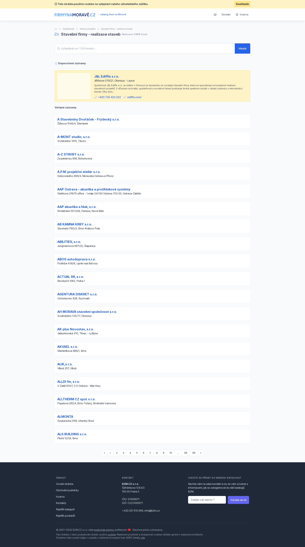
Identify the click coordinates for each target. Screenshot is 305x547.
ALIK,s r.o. (65, 364)
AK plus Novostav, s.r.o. (75, 329)
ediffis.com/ (134, 97)
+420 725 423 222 (109, 97)
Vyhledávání (68, 29)
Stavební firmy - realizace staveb (116, 29)
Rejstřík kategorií (65, 509)
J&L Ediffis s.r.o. (106, 76)
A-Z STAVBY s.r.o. (71, 154)
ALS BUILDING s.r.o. (72, 434)
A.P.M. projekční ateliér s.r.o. (79, 172)
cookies (112, 534)
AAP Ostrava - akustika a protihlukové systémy (93, 189)
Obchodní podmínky (67, 490)
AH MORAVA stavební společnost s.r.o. (87, 312)
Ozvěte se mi (238, 500)
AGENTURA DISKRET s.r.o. (77, 294)
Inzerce (243, 14)
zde (143, 537)
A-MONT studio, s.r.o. (73, 137)
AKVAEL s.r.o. (67, 347)
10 (170, 452)
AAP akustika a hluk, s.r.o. (76, 207)
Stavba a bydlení (87, 29)
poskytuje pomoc (104, 529)
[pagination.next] (201, 453)
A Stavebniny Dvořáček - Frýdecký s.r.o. (88, 119)
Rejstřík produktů (65, 515)
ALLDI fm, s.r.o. (68, 382)
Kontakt (226, 14)
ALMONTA (65, 417)
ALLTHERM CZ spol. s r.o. (76, 399)
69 (193, 452)
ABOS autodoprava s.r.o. (76, 259)
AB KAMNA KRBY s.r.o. (74, 224)
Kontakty (61, 503)
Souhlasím (242, 4)
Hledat (242, 48)
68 (185, 452)
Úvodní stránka (64, 483)
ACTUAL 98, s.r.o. (70, 277)
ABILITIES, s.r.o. (69, 242)
